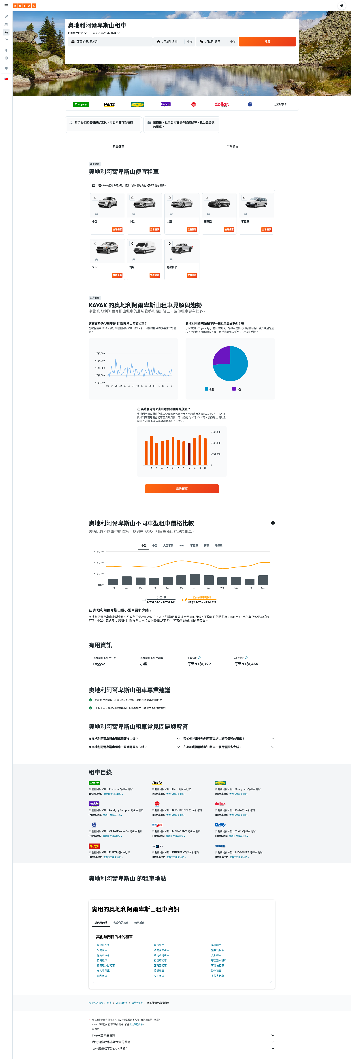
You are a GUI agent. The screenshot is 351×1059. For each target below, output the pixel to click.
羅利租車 (102, 975)
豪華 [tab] (206, 545)
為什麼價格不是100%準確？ (110, 1048)
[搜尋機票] (6, 16)
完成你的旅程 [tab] (121, 922)
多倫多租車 (217, 975)
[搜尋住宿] (6, 24)
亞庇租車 (159, 975)
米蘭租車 (102, 950)
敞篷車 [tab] (218, 545)
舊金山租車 (103, 945)
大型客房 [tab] (168, 545)
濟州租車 (216, 970)
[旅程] (6, 68)
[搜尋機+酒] (6, 40)
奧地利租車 (137, 1002)
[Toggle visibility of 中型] (236, 389)
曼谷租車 (159, 945)
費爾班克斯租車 (106, 965)
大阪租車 (216, 955)
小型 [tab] (143, 545)
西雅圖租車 (160, 965)
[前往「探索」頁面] (6, 50)
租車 (109, 1002)
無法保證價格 (136, 1024)
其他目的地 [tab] (101, 922)
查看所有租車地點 (112, 794)
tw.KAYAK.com (96, 1002)
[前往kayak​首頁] (24, 5)
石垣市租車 (160, 960)
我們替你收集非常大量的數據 (111, 1042)
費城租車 (102, 960)
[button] (6, 6)
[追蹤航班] (6, 58)
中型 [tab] (154, 545)
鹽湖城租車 (217, 950)
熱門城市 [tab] (139, 922)
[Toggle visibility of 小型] (209, 389)
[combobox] (77, 33)
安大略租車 (103, 970)
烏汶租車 (216, 945)
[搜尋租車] (6, 32)
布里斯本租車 (219, 960)
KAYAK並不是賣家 (103, 1035)
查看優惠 (117, 229)
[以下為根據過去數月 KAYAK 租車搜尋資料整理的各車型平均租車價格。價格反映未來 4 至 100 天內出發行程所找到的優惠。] (273, 523)
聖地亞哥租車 (161, 955)
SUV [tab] (181, 545)
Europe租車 (121, 1002)
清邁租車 (159, 970)
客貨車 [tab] (194, 545)
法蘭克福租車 (161, 950)
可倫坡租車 (217, 965)
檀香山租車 (103, 955)
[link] (182, 488)
